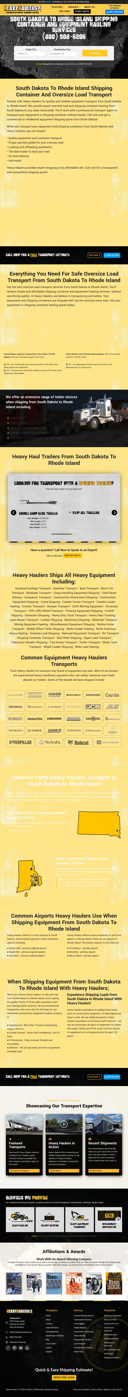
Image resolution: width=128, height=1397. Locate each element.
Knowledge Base (52, 1332)
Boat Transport (89, 588)
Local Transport (80, 1344)
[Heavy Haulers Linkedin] (27, 1348)
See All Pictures (95, 1171)
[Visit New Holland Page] (74, 718)
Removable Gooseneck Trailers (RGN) (28, 428)
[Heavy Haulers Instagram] (14, 1348)
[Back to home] (22, 8)
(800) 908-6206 (115, 11)
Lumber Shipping (51, 620)
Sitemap (107, 1390)
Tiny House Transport (63, 642)
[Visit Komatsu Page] (35, 718)
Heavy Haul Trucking (102, 615)
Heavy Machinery (111, 1335)
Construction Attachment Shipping (75, 597)
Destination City (62, 49)
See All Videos (55, 1171)
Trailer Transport (89, 642)
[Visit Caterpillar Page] (20, 742)
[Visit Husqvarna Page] (35, 706)
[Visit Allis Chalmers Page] (15, 695)
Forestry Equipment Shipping (84, 611)
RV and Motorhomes (112, 1350)
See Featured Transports (19, 1171)
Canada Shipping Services (84, 1316)
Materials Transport (104, 620)
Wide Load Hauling (87, 647)
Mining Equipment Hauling (31, 624)
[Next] (114, 512)
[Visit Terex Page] (35, 730)
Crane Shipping (50, 602)
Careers (49, 1348)
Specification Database (55, 1336)
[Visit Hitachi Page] (74, 706)
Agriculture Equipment (112, 1316)
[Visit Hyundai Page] (54, 706)
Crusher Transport (33, 606)
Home (48, 1316)
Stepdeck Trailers (19, 423)
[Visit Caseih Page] (54, 730)
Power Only (78, 1352)
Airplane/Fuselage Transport (33, 588)
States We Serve (52, 1328)
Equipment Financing (18, 1342)
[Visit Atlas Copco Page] (35, 695)
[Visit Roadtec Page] (112, 718)
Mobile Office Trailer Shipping (45, 629)
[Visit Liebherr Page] (54, 718)
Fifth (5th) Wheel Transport (46, 611)
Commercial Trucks (111, 1324)
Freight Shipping (80, 1328)
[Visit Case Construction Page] (54, 695)
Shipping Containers (111, 1358)
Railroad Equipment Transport (81, 633)
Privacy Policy (97, 1390)
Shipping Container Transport (35, 638)
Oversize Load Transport (83, 1348)
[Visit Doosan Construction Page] (93, 695)
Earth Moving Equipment (87, 606)
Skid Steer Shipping (69, 638)
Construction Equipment (109, 1329)
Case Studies (51, 1344)
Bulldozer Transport (38, 593)
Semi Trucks (108, 1354)
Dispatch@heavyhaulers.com (21, 1332)
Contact (49, 1324)
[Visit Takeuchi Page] (15, 730)
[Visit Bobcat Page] (78, 742)
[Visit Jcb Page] (93, 706)
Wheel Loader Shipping (58, 647)
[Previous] (13, 512)
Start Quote (93, 255)
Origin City (31, 49)
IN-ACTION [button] (57, 7)
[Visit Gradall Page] (15, 706)
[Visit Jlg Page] (112, 706)
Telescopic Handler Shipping (29, 642)
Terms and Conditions (81, 1390)
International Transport (83, 1340)
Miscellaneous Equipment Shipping (72, 624)
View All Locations (17, 1327)
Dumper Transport (58, 606)
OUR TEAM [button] (64, 11)
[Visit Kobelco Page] (15, 718)
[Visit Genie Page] (112, 695)
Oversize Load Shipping (45, 633)
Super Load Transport (97, 638)
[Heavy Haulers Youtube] (21, 1348)
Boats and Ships (110, 1320)
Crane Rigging (79, 1324)
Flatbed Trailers (18, 418)
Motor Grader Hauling (80, 629)
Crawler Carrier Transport (78, 602)
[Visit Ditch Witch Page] (74, 695)
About (48, 1320)
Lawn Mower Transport (24, 620)
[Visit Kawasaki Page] (93, 730)
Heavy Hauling (79, 1336)
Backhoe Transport (65, 588)
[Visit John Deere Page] (108, 742)
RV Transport (110, 633)
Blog (47, 1340)
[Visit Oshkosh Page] (93, 718)
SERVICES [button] (73, 7)
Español (49, 1352)
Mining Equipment (111, 1339)
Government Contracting (83, 1332)
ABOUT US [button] (89, 7)
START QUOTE (82, 11)
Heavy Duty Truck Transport (69, 615)
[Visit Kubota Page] (50, 742)
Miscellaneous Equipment (109, 1344)
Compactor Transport (37, 597)
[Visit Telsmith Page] (112, 730)
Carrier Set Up (116, 1390)
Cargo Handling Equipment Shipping (77, 593)
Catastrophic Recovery (82, 1320)
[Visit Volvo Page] (74, 730)
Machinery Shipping (77, 620)
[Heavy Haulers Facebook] (8, 1348)
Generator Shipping (37, 615)
